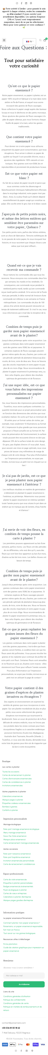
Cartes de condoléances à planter (16, 782)
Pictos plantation (10, 944)
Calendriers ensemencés (12, 796)
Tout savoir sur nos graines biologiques (19, 933)
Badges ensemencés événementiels (18, 886)
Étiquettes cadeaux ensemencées (16, 803)
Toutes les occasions (10, 772)
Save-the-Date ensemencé (14, 836)
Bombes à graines (9, 807)
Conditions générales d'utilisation (16, 996)
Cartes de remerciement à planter (16, 775)
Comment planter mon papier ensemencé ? (21, 923)
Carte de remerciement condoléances (19, 864)
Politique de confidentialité (14, 1000)
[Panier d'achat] (45, 40)
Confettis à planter (10, 810)
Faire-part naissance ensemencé (17, 854)
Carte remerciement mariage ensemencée (21, 843)
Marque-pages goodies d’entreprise (18, 900)
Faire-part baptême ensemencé (16, 857)
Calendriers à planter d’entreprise (17, 897)
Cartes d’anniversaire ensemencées (17, 778)
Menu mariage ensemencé (14, 832)
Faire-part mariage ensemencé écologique (21, 829)
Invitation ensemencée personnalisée (18, 861)
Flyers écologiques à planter (15, 890)
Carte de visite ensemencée (15, 879)
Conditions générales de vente (16, 1003)
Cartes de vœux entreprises (14, 893)
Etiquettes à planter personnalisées (18, 883)
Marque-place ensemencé (14, 839)
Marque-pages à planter (12, 800)
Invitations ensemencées (12, 785)
